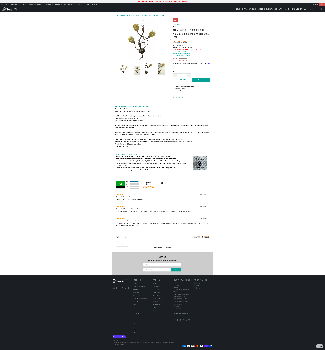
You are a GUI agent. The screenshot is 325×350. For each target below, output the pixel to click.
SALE (154, 311)
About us (135, 283)
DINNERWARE (156, 286)
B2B (20, 4)
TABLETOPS (156, 295)
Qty (174, 71)
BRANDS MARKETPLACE (60, 4)
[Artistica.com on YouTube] (128, 288)
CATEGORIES (156, 289)
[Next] (170, 39)
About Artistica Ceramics (139, 286)
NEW (154, 307)
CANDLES (155, 301)
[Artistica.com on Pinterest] (122, 288)
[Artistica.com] (9, 9)
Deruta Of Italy (197, 283)
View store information (179, 90)
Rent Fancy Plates (198, 289)
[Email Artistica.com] (114, 288)
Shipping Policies (137, 332)
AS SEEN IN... (40, 4)
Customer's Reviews (138, 317)
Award (134, 311)
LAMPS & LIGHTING (180, 98)
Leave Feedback (137, 314)
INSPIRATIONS (32, 4)
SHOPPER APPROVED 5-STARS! (181, 313)
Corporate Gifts (136, 295)
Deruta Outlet (197, 285)
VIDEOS (25, 4)
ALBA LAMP (176, 24)
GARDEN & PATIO (157, 298)
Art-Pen (195, 287)
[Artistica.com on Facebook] (117, 288)
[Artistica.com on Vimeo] (125, 288)
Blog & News (136, 323)
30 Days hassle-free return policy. (181, 53)
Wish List (135, 307)
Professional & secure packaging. (181, 55)
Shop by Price (136, 301)
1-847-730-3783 (5, 4)
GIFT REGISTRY (49, 4)
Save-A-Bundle (72, 4)
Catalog (135, 320)
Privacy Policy (136, 326)
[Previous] (116, 39)
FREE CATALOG (14, 4)
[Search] (321, 9)
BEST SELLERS (156, 304)
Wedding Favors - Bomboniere (140, 298)
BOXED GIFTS (81, 4)
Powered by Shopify (117, 346)
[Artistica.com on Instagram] (119, 288)
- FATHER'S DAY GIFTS (91, 4)
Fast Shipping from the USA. (180, 51)
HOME (154, 283)
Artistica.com (119, 340)
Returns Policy (136, 292)
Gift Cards (135, 304)
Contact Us (135, 289)
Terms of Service (137, 329)
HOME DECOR (156, 292)
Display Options (124, 240)
